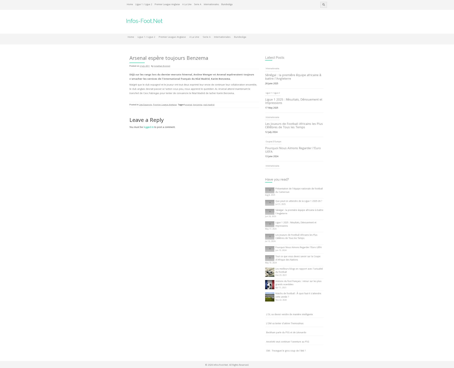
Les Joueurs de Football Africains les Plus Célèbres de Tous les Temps (294, 126)
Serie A (197, 5)
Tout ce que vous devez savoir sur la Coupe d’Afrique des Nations (297, 258)
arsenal (188, 105)
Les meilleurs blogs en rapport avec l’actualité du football (299, 270)
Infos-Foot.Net (144, 21)
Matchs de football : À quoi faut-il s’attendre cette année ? (298, 295)
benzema (197, 105)
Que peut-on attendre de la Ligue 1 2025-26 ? (298, 201)
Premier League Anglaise (167, 5)
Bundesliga (226, 5)
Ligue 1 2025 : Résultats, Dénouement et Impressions (293, 101)
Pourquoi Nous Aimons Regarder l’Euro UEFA (293, 150)
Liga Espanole (145, 105)
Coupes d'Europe (273, 141)
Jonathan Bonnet (162, 66)
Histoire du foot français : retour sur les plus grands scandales (298, 283)
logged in (149, 127)
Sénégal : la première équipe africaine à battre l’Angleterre (293, 77)
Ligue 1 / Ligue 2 (143, 5)
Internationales (211, 5)
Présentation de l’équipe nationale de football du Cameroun (299, 190)
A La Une (187, 5)
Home (130, 5)
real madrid (208, 105)
